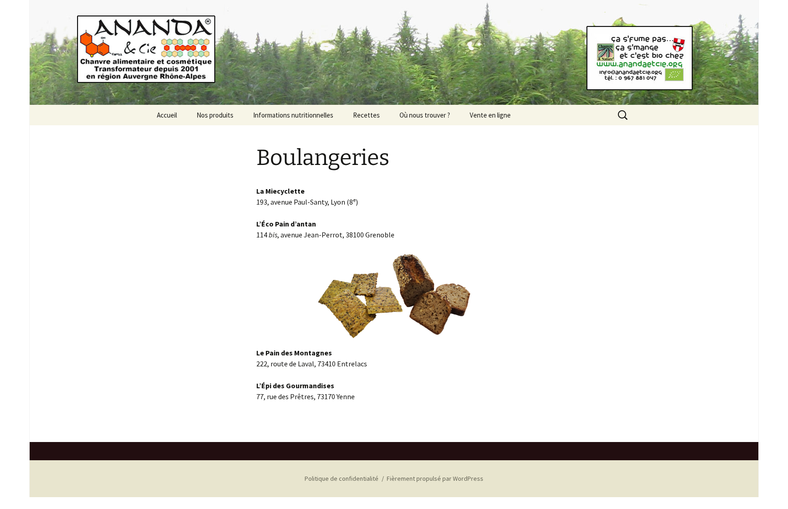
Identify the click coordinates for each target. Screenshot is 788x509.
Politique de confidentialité (341, 478)
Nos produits (215, 115)
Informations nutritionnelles (293, 115)
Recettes (366, 115)
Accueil (167, 115)
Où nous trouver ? (424, 115)
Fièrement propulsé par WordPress (435, 478)
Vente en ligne (490, 115)
